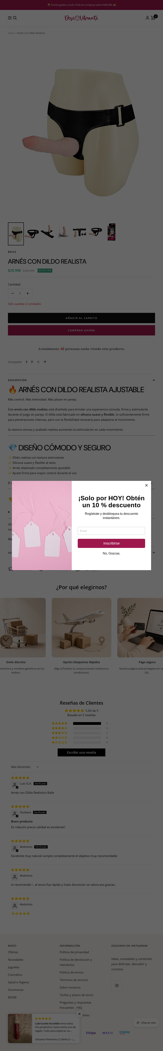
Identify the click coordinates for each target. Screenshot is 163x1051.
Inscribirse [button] (111, 543)
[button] (146, 485)
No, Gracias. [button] (111, 553)
